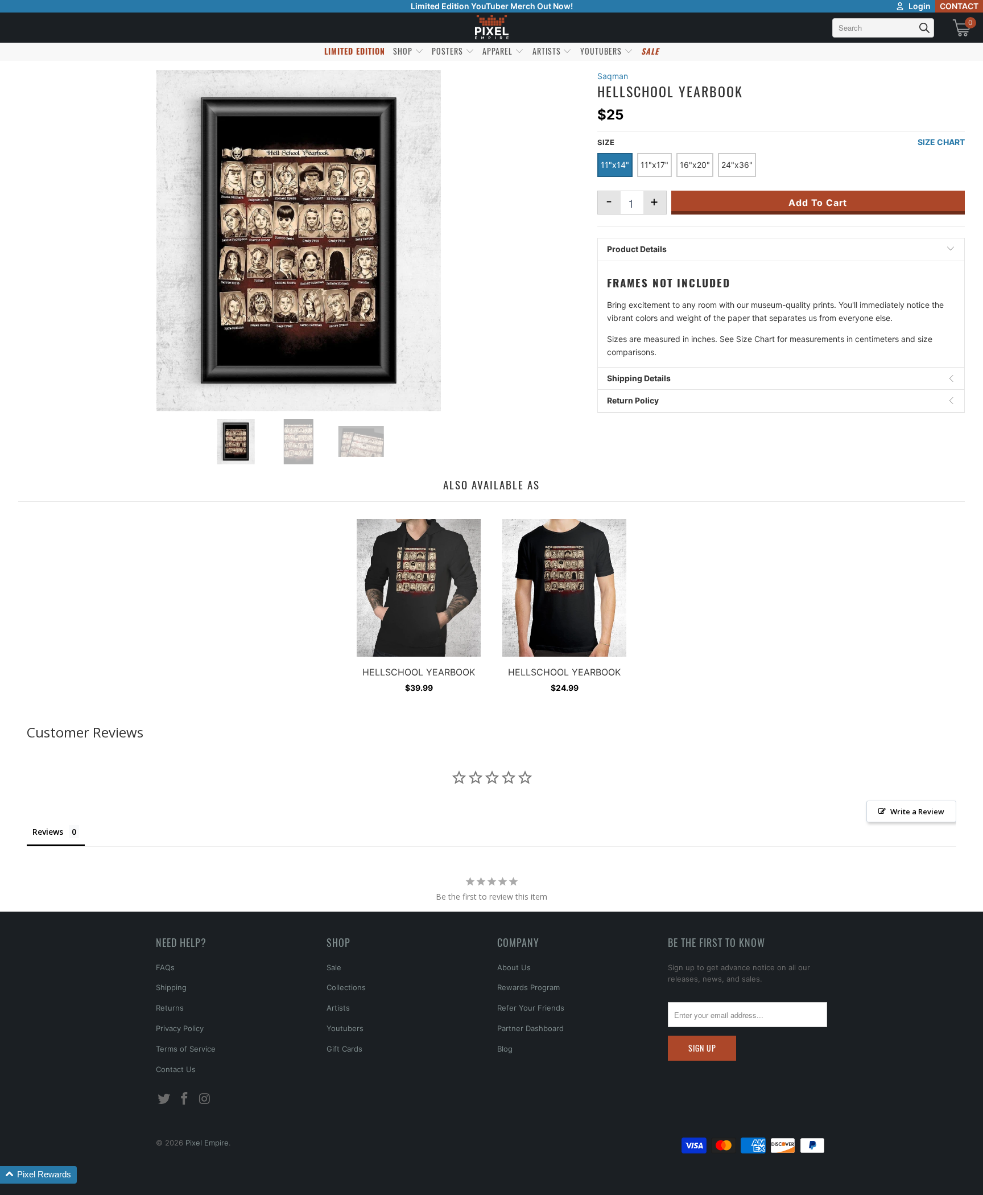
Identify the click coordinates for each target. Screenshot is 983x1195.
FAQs (165, 967)
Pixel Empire (207, 1142)
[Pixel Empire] (491, 28)
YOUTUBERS (602, 51)
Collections (346, 987)
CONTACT (959, 6)
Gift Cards (344, 1048)
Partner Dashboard (530, 1028)
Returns (170, 1007)
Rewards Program (528, 987)
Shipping (171, 987)
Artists (338, 1007)
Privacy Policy (180, 1028)
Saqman (612, 76)
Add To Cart (817, 202)
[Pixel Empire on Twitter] (164, 1099)
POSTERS (448, 51)
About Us (514, 967)
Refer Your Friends (530, 1007)
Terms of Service (186, 1048)
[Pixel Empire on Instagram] (204, 1099)
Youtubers (345, 1028)
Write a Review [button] (917, 811)
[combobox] (883, 28)
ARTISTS (547, 51)
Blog (505, 1048)
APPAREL (498, 51)
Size (605, 142)
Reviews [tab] (47, 831)
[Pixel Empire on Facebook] (184, 1099)
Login (919, 6)
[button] (38, 1175)
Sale (334, 967)
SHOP (404, 51)
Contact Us (176, 1069)
